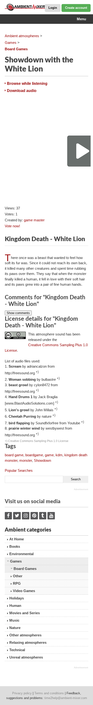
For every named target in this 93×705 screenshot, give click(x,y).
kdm (59, 455)
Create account (76, 8)
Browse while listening (27, 83)
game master (34, 220)
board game (14, 455)
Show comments (18, 313)
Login (52, 8)
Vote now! (12, 226)
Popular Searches (19, 470)
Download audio (21, 91)
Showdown (42, 460)
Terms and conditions (49, 693)
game (49, 455)
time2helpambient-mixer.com (65, 698)
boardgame (34, 455)
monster (25, 460)
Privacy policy (22, 693)
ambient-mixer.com (28, 7)
